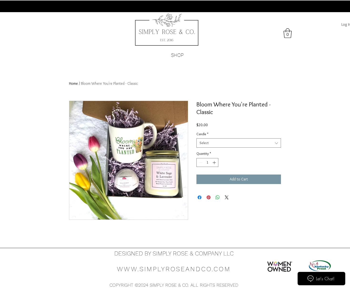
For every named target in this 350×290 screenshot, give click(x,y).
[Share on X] (227, 197)
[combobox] (238, 143)
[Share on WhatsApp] (217, 197)
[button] (288, 33)
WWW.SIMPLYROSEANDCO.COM (173, 269)
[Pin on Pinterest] (208, 197)
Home (73, 83)
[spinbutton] (207, 162)
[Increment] (215, 162)
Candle (202, 134)
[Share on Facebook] (199, 197)
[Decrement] (200, 162)
